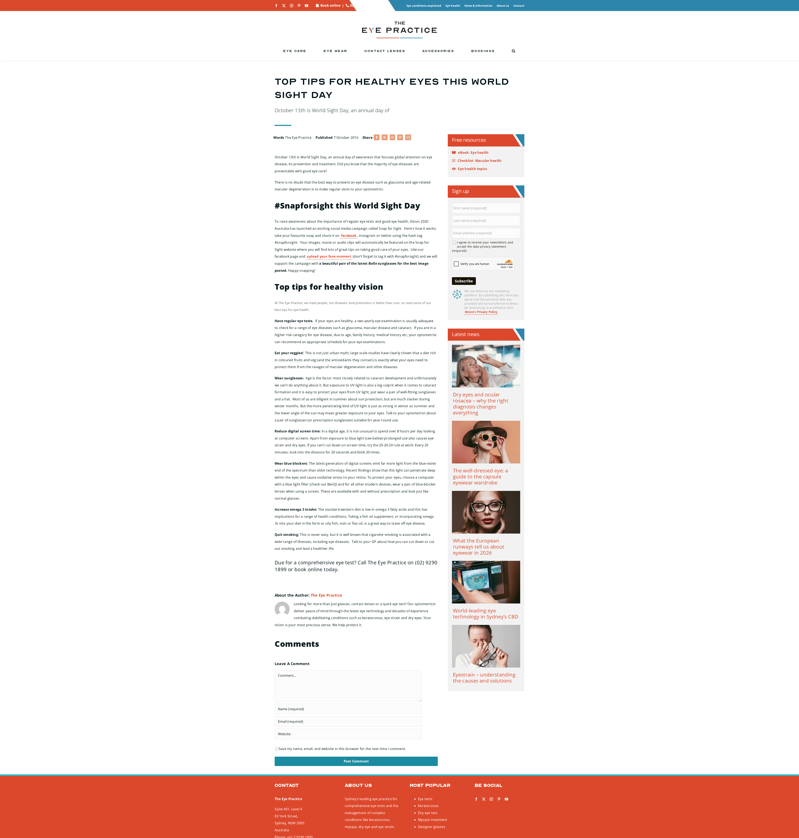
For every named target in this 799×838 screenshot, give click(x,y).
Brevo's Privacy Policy (481, 312)
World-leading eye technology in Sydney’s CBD (485, 613)
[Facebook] (377, 137)
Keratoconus (428, 805)
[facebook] (276, 5)
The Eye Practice (298, 137)
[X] (384, 137)
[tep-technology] (486, 562)
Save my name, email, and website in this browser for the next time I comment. (342, 748)
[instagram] (291, 5)
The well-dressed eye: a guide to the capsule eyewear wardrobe (480, 476)
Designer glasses (431, 826)
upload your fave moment (329, 256)
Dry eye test (427, 813)
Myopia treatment (432, 819)
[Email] (408, 137)
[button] (514, 51)
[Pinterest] (400, 137)
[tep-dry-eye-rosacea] (486, 346)
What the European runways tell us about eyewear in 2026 (478, 546)
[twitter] (283, 5)
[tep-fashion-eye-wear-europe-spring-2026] (486, 492)
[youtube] (306, 5)
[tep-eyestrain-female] (486, 626)
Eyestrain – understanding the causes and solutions (484, 677)
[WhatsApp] (392, 137)
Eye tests (425, 799)
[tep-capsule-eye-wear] (486, 422)
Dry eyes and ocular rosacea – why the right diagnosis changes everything (480, 403)
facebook (349, 235)
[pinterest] (299, 5)
